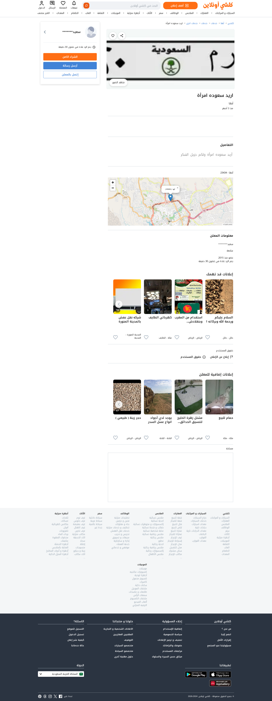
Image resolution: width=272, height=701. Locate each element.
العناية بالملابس (60, 547)
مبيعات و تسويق (120, 537)
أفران (65, 527)
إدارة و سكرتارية (121, 540)
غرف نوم (80, 517)
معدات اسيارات (199, 524)
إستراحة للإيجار (175, 540)
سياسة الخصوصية (172, 634)
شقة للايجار (176, 520)
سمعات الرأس (140, 595)
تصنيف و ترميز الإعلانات (169, 640)
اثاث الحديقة (79, 537)
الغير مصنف (43, 13)
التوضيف (128, 640)
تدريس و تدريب (121, 534)
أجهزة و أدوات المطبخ (57, 550)
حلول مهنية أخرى (123, 656)
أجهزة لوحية (141, 575)
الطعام (74, 13)
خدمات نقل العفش (119, 530)
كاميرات (143, 582)
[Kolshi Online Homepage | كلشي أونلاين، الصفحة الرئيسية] (215, 5)
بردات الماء (63, 534)
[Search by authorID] (91, 32)
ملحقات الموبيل (139, 588)
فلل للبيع (177, 524)
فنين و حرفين (122, 520)
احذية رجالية (158, 544)
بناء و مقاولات (122, 524)
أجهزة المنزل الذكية (58, 554)
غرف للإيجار (176, 537)
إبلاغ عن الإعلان (219, 357)
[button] (170, 198)
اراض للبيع (177, 527)
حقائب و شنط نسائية (153, 527)
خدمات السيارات (198, 520)
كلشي (231, 23)
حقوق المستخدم (191, 357)
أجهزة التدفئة (61, 544)
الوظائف (174, 13)
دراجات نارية (200, 527)
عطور (161, 540)
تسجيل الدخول (76, 634)
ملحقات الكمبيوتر (138, 598)
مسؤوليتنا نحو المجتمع (219, 645)
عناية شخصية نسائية (153, 530)
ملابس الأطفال (156, 554)
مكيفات (64, 540)
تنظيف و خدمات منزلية (117, 527)
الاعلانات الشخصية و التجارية (118, 629)
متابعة (230, 251)
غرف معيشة (79, 524)
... (228, 557)
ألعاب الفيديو (140, 601)
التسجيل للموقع (75, 629)
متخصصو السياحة (124, 651)
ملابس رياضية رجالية (153, 547)
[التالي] (118, 304)
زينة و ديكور (79, 550)
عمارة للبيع (176, 530)
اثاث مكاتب (79, 554)
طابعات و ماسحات (138, 591)
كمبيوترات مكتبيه (138, 572)
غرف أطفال (79, 527)
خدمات (214, 23)
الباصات (202, 534)
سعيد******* (225, 244)
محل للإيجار (176, 544)
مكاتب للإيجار (175, 554)
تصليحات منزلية (121, 517)
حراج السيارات (199, 517)
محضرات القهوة (60, 537)
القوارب (202, 537)
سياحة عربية (96, 520)
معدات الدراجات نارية (196, 530)
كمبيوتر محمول (139, 578)
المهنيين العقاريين (123, 634)
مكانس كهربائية (60, 524)
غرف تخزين (80, 530)
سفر (161, 13)
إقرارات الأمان (224, 640)
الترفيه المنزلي (139, 605)
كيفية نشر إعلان (75, 640)
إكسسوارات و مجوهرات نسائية (148, 524)
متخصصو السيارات (123, 645)
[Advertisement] (170, 127)
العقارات (204, 13)
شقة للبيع (177, 517)
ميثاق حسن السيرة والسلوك (167, 656)
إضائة (82, 544)
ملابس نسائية (156, 517)
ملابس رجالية (157, 537)
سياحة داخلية (95, 517)
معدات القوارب (199, 540)
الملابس (189, 13)
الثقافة (100, 13)
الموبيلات (115, 13)
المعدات (60, 13)
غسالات (64, 520)
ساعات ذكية (141, 585)
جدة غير (98, 527)
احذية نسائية (157, 520)
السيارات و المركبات (225, 13)
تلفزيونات (63, 530)
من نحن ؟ (226, 629)
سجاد (82, 540)
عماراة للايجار (175, 534)
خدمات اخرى (192, 23)
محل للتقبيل (175, 547)
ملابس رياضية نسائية (153, 534)
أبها (222, 23)
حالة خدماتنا (77, 645)
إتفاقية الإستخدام (172, 629)
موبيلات (143, 568)
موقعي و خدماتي (120, 547)
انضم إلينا (226, 634)
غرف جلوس (79, 520)
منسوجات (80, 547)
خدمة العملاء (123, 544)
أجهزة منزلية (133, 13)
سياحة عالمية (95, 524)
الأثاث (149, 13)
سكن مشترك (175, 550)
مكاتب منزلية (78, 534)
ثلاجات (65, 517)
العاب (88, 13)
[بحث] (86, 6)
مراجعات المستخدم (172, 651)
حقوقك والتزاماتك (172, 645)
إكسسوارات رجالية (155, 550)
